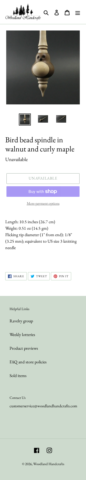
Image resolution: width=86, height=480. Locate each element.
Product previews (24, 348)
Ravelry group (21, 321)
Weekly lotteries (22, 334)
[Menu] (77, 12)
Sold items (18, 375)
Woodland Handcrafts (48, 464)
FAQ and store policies (28, 362)
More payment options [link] (43, 203)
